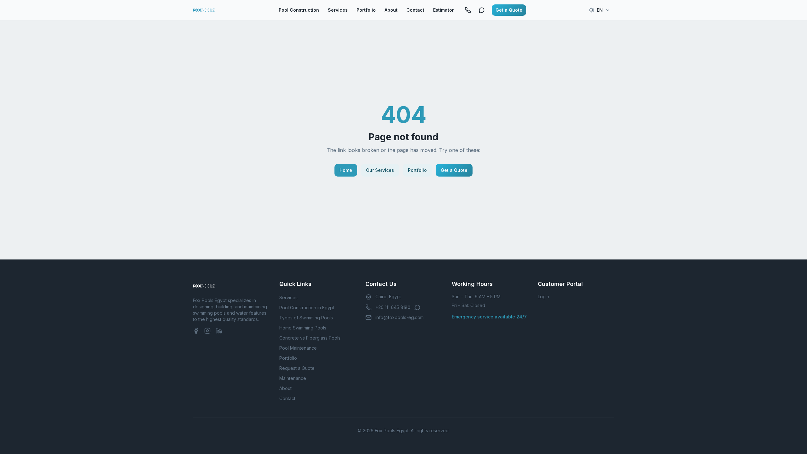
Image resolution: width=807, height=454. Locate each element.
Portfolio (366, 10)
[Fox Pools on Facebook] (196, 331)
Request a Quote (297, 368)
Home (346, 170)
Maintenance (292, 378)
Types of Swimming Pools (306, 317)
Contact (415, 10)
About (391, 10)
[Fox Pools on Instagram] (207, 331)
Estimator (443, 10)
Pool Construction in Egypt (306, 307)
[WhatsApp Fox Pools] (481, 10)
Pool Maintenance (298, 348)
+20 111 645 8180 (392, 307)
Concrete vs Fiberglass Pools (309, 337)
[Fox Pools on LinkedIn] (219, 331)
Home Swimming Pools (302, 327)
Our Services (380, 170)
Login (543, 296)
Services (338, 10)
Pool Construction (299, 10)
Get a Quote (509, 10)
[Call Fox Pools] (468, 10)
